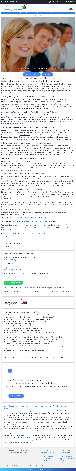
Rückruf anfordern (47, 461)
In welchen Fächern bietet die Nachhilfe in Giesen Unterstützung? (26, 321)
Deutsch (8, 227)
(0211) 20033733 (14, 270)
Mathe (68, 225)
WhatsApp (71, 2)
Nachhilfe (6, 237)
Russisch (47, 227)
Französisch (34, 227)
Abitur (15, 119)
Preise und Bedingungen (62, 291)
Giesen (30, 192)
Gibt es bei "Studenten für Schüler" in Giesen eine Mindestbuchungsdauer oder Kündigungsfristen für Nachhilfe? (36, 347)
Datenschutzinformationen (66, 455)
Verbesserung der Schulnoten (62, 161)
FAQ (49, 74)
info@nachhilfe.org (10, 260)
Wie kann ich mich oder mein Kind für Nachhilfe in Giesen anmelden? (27, 315)
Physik (3, 227)
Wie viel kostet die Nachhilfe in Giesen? (18, 326)
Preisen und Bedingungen (42, 233)
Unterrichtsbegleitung (64, 115)
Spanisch (26, 227)
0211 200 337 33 (57, 2)
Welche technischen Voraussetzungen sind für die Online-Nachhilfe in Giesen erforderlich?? (35, 341)
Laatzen (40, 221)
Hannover (34, 221)
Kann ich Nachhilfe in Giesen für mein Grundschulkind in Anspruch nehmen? (29, 319)
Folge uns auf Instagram (66, 459)
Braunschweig (48, 221)
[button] (5, 43)
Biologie (41, 227)
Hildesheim (26, 221)
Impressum (66, 453)
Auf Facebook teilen (66, 457)
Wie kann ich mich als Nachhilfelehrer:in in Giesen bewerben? (25, 350)
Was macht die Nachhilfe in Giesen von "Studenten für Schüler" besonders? (30, 317)
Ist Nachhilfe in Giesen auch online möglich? (20, 324)
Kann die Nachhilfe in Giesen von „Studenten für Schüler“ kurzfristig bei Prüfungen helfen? (34, 337)
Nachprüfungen (18, 121)
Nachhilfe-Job (22, 435)
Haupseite (14, 237)
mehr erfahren (16, 396)
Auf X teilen (66, 461)
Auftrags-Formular (47, 455)
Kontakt (47, 459)
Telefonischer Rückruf (25, 288)
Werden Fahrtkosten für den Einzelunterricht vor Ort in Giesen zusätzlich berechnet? (32, 339)
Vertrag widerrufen (47, 457)
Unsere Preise (33, 74)
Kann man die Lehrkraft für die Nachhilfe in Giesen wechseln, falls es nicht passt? (31, 333)
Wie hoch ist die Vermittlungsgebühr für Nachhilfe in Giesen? (25, 328)
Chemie (20, 227)
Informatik (65, 227)
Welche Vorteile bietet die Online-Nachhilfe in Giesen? (23, 330)
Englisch (14, 227)
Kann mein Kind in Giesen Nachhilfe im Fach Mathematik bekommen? (28, 344)
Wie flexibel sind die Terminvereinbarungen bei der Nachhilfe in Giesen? (28, 335)
